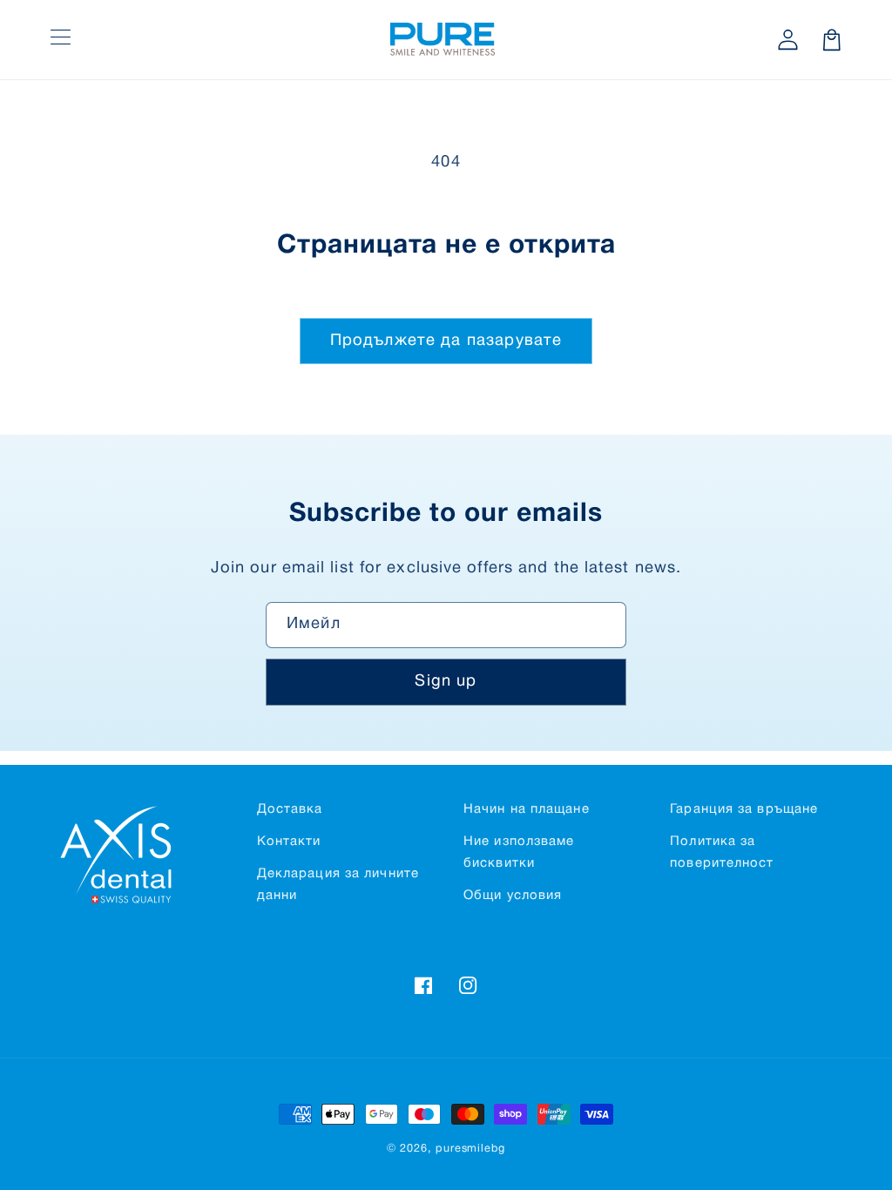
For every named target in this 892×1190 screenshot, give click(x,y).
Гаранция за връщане (744, 809)
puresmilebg (470, 1149)
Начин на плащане (526, 809)
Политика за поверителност (722, 852)
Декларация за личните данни (338, 885)
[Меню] (60, 39)
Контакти (289, 841)
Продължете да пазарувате (446, 341)
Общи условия (512, 895)
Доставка (290, 809)
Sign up (445, 681)
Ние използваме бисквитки (518, 852)
